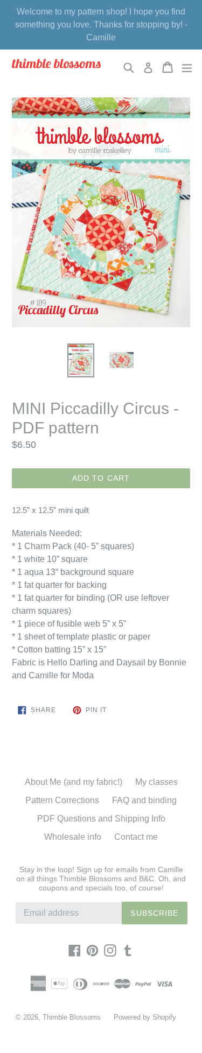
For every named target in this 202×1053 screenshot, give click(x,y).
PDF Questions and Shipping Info (101, 818)
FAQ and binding (144, 800)
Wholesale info (72, 836)
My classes (156, 782)
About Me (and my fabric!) (73, 782)
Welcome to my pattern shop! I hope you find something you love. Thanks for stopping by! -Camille (101, 24)
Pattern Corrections (62, 800)
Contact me (136, 836)
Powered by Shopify (145, 1017)
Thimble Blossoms (72, 1017)
